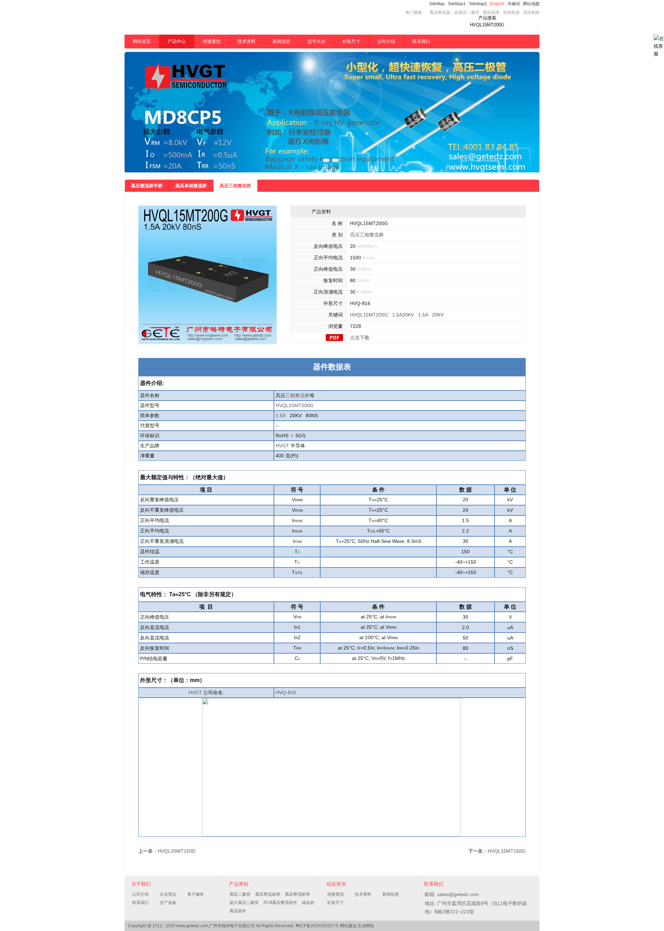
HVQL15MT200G (369, 314)
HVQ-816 (286, 692)
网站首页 (142, 41)
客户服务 (195, 894)
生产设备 (168, 902)
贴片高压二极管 (244, 902)
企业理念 (168, 894)
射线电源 (511, 12)
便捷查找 (212, 41)
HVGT (282, 445)
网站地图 (531, 3)
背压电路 (531, 12)
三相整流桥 (297, 395)
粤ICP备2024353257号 (317, 926)
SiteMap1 (457, 3)
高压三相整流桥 (235, 185)
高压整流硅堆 (267, 894)
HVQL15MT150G (507, 851)
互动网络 (366, 926)
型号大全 (316, 41)
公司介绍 (386, 41)
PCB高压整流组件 (280, 902)
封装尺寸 (351, 41)
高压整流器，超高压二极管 (454, 12)
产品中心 (177, 41)
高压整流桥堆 (297, 894)
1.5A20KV (403, 314)
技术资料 (247, 41)
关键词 (513, 3)
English (497, 3)
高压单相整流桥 (191, 185)
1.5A (423, 314)
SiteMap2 (478, 3)
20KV (438, 314)
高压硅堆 (491, 12)
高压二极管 (240, 894)
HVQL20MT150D (176, 851)
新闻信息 (281, 41)
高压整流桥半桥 (147, 185)
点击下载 (359, 337)
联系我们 (421, 41)
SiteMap (437, 3)
